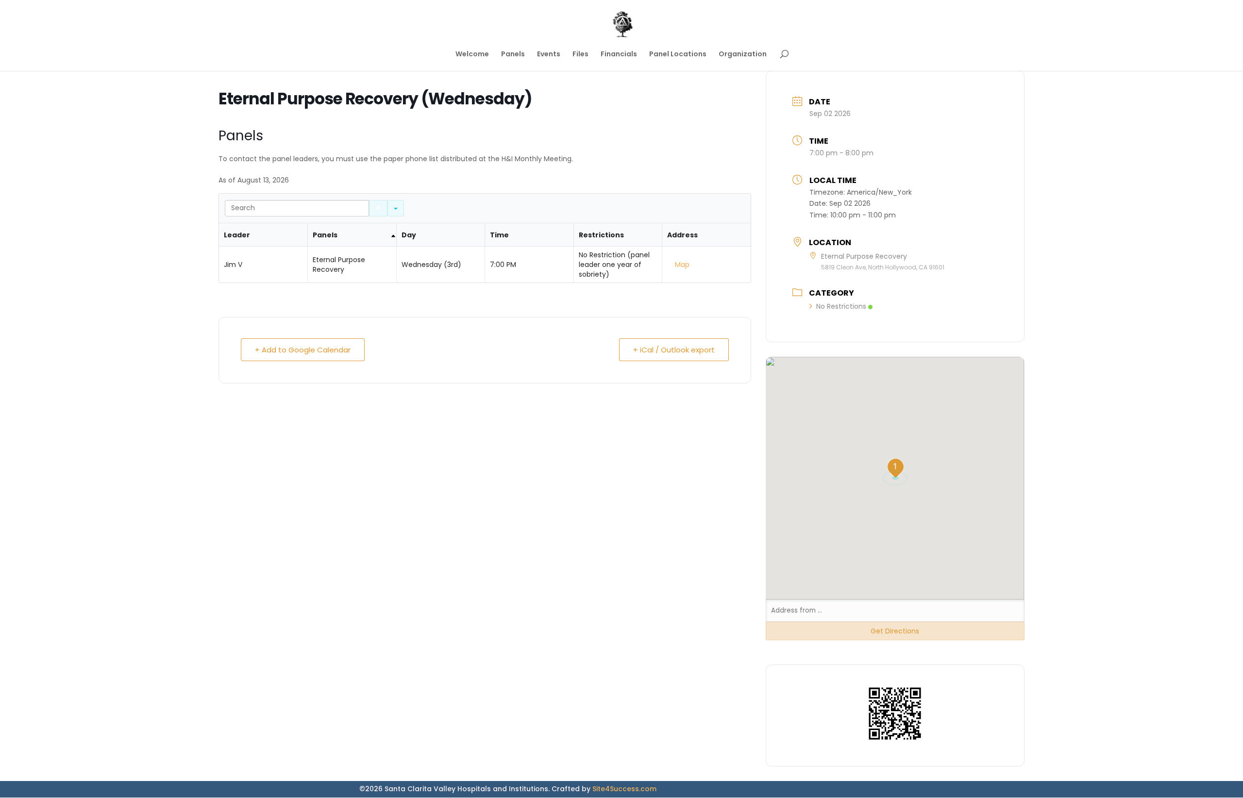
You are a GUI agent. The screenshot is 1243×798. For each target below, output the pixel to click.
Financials (619, 54)
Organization (743, 54)
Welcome (472, 54)
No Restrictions (841, 306)
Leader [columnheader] (237, 235)
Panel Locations (677, 54)
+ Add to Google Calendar (303, 350)
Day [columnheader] (409, 235)
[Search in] (395, 208)
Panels (513, 54)
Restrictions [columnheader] (601, 235)
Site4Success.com (624, 789)
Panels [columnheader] (325, 235)
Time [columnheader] (499, 235)
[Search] (378, 208)
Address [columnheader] (682, 235)
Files (580, 54)
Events (548, 54)
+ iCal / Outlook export (674, 350)
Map (682, 264)
